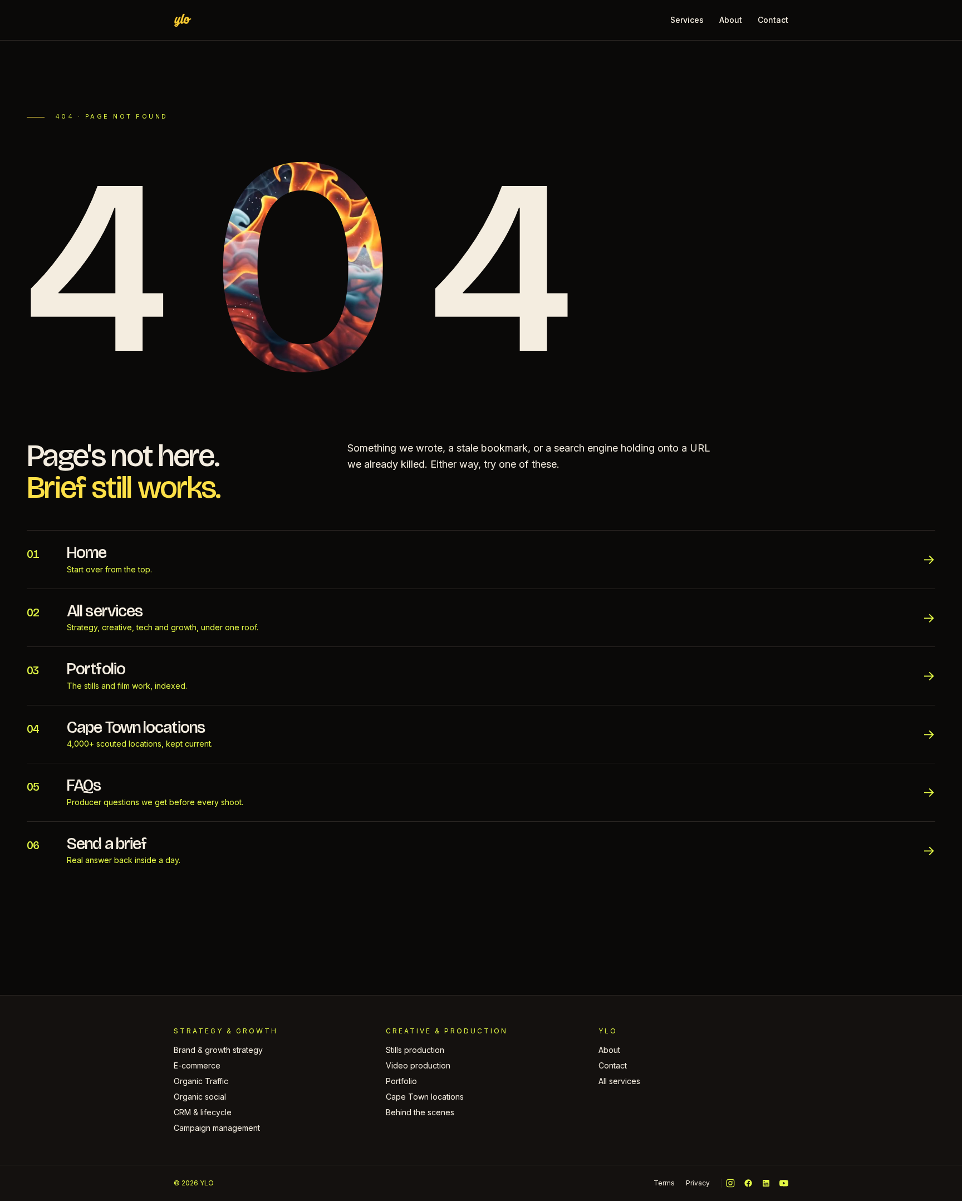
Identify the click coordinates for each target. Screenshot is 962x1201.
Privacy (698, 1183)
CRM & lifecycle (203, 1112)
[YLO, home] (183, 20)
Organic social (200, 1096)
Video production (418, 1065)
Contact (773, 19)
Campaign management (217, 1128)
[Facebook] (748, 1183)
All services (619, 1081)
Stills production (415, 1050)
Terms (664, 1183)
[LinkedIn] (766, 1183)
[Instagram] (730, 1183)
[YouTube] (783, 1183)
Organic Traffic (201, 1081)
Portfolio (401, 1081)
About (730, 19)
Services (687, 19)
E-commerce (197, 1065)
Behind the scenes (420, 1112)
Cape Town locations (425, 1096)
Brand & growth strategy (218, 1050)
